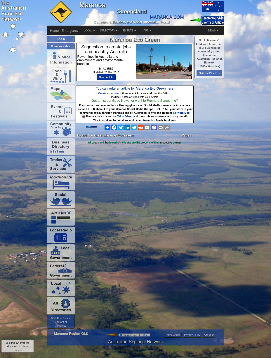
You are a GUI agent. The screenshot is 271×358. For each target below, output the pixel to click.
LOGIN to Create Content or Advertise (61, 321)
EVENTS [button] (128, 30)
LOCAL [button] (88, 30)
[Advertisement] (135, 174)
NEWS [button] (212, 30)
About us (209, 334)
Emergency (70, 30)
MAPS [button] (145, 30)
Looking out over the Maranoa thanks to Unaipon (17, 346)
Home (54, 30)
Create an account (109, 93)
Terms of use (172, 334)
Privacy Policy (192, 334)
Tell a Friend (125, 116)
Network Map (181, 112)
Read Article (106, 77)
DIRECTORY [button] (108, 30)
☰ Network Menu (61, 46)
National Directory (209, 73)
